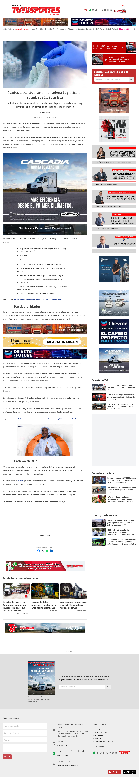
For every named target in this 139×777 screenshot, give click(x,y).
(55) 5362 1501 (62, 745)
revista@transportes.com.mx (68, 765)
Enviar (7, 756)
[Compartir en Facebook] (38, 550)
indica (21, 481)
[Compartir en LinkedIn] (51, 550)
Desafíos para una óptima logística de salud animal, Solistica (39, 299)
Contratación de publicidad (103, 741)
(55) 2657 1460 (62, 755)
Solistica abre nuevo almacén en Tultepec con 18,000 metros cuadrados (48, 419)
